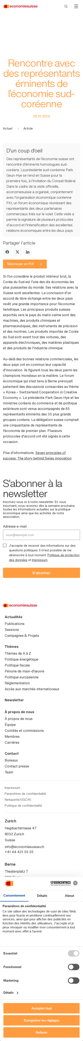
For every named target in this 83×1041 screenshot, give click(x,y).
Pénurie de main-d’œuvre (24, 671)
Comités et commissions (24, 730)
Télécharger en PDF (20, 264)
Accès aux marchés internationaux (32, 689)
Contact (12, 753)
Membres (12, 736)
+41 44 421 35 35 (19, 851)
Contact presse (17, 766)
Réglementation (17, 683)
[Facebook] (7, 252)
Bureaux (11, 760)
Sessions (12, 629)
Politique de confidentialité (23, 805)
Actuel (7, 128)
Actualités (13, 616)
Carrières (12, 742)
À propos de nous (19, 711)
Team (9, 772)
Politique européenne (22, 677)
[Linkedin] (27, 252)
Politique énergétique (21, 659)
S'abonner (41, 573)
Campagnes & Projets (22, 635)
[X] (17, 252)
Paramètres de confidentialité (25, 794)
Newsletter (14, 700)
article (28, 128)
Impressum (39, 560)
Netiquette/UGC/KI (18, 800)
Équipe (10, 724)
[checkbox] (4, 545)
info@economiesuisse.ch (24, 846)
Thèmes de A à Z (18, 653)
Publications (14, 623)
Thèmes (12, 646)
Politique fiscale (17, 665)
